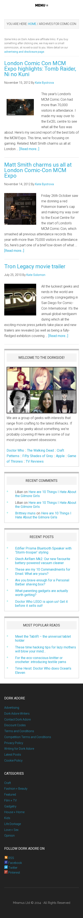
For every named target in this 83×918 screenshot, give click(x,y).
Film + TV (10, 800)
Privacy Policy (13, 743)
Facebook (15, 863)
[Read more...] (29, 149)
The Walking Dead (40, 450)
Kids (7, 818)
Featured (10, 794)
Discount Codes (15, 725)
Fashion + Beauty (15, 788)
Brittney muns (25, 513)
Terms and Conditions (19, 731)
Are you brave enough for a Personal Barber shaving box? (42, 582)
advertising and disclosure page (24, 51)
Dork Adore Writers (17, 713)
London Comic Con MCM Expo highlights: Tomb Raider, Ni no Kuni (40, 68)
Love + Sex (11, 830)
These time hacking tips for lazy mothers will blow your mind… (45, 649)
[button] (42, 5)
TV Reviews (35, 461)
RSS (11, 858)
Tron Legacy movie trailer (34, 266)
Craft (7, 783)
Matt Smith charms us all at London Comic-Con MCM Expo (38, 170)
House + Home (14, 812)
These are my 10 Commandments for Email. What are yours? (42, 571)
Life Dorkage (12, 824)
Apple (60, 456)
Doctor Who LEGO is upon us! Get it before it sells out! (41, 604)
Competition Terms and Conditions (27, 737)
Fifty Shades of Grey (37, 456)
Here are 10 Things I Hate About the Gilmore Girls (45, 505)
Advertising (11, 707)
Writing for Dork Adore (19, 748)
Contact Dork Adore (17, 719)
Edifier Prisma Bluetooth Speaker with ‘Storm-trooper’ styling (43, 550)
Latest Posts (12, 754)
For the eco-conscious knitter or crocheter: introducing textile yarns (40, 660)
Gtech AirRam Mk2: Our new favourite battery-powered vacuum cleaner (42, 561)
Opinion (9, 835)
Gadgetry (10, 806)
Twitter (12, 867)
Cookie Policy (13, 760)
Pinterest (14, 872)
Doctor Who (15, 450)
